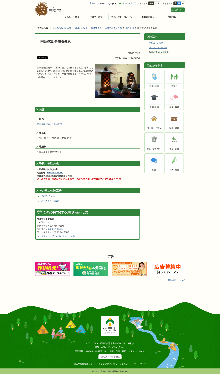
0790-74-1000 (55, 172)
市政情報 (172, 17)
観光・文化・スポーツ (121, 17)
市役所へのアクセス (110, 356)
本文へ (92, 3)
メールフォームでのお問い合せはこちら (56, 236)
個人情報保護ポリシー (84, 363)
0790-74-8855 (55, 229)
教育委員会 (96, 28)
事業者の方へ (148, 17)
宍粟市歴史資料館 (113, 28)
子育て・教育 (96, 17)
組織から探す (178, 9)
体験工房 (129, 28)
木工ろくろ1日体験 (50, 201)
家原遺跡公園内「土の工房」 (50, 124)
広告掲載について (176, 280)
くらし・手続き (72, 17)
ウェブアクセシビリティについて (114, 363)
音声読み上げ (129, 3)
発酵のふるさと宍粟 (61, 28)
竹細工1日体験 (48, 196)
